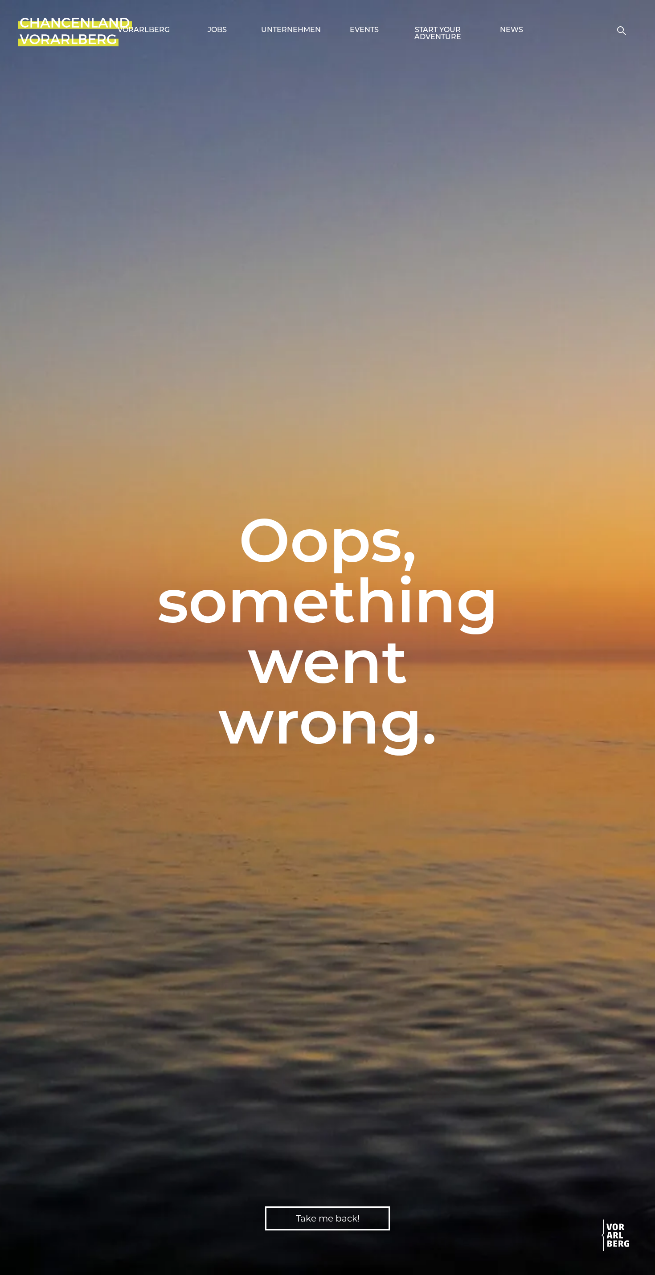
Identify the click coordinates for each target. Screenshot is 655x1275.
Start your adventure (437, 34)
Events (364, 30)
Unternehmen (291, 30)
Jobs (217, 30)
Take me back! (328, 1218)
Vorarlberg (144, 30)
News (511, 30)
